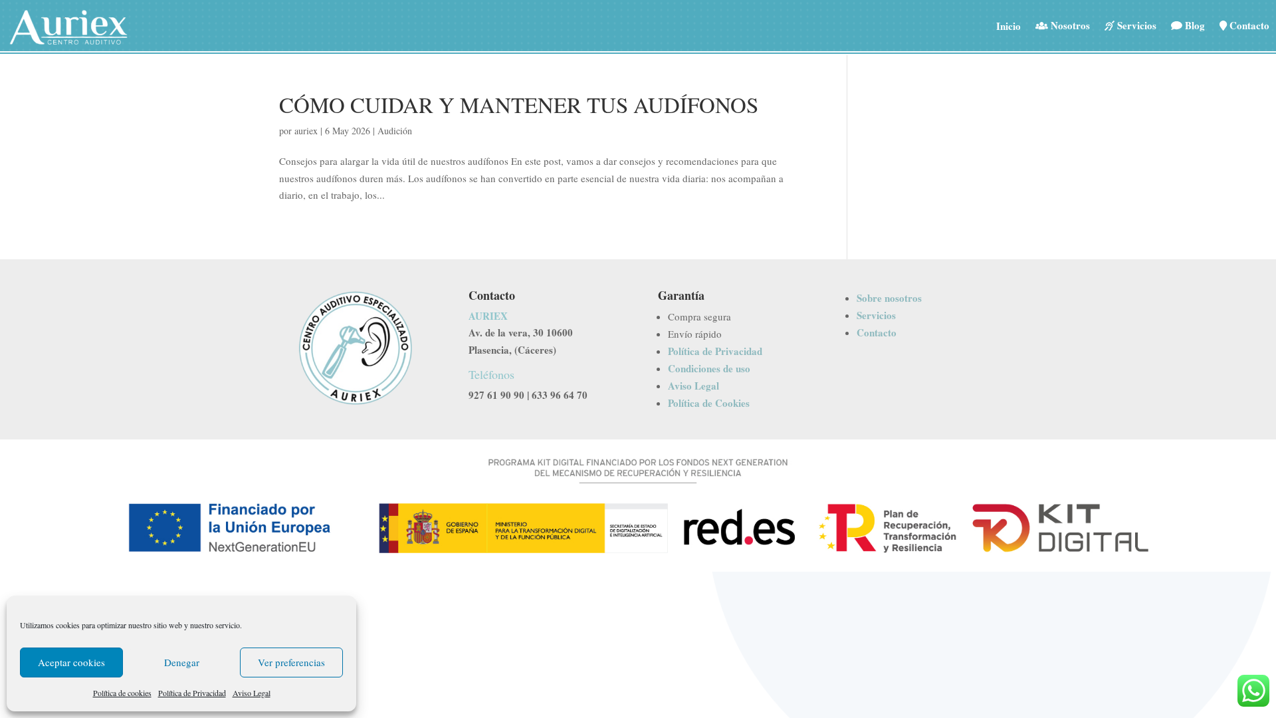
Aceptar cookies (71, 662)
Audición (394, 130)
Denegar (181, 662)
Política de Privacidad (192, 692)
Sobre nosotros (889, 298)
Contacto (877, 332)
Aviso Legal (251, 692)
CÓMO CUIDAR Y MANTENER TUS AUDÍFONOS (518, 104)
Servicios (876, 315)
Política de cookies (122, 692)
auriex (306, 130)
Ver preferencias (291, 662)
